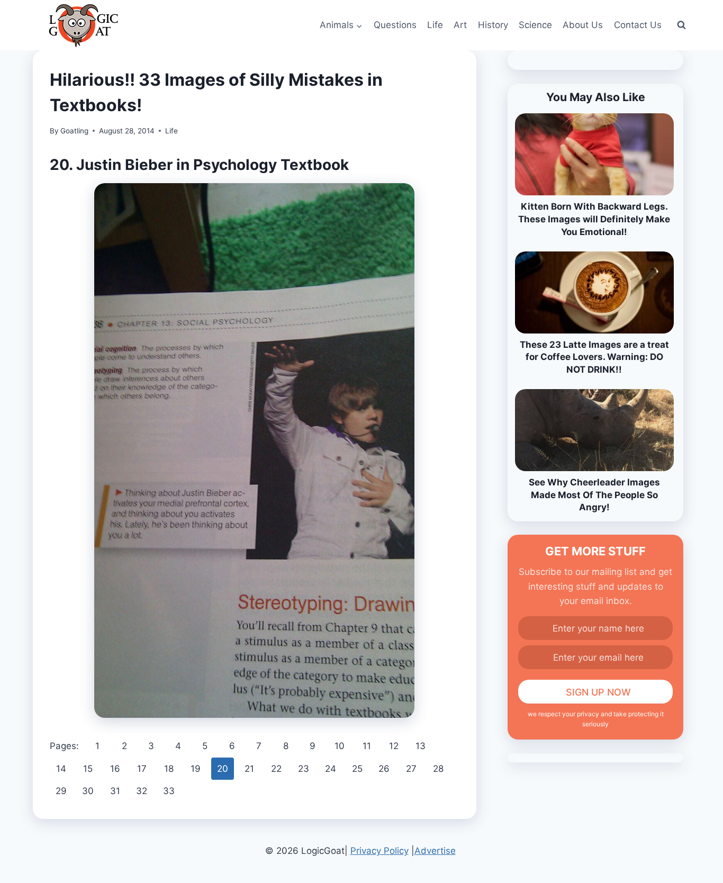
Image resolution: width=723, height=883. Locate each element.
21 (249, 768)
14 (61, 768)
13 (420, 746)
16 (115, 768)
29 (61, 791)
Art (460, 25)
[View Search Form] (681, 25)
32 (141, 791)
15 (88, 768)
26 (384, 768)
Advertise (435, 850)
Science (535, 25)
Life (435, 25)
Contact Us (638, 25)
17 (142, 768)
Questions (395, 25)
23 (303, 768)
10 (340, 746)
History (493, 25)
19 (196, 768)
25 (357, 768)
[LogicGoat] (83, 25)
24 (330, 768)
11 (367, 746)
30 (88, 791)
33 (169, 791)
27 (411, 768)
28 (438, 768)
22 (276, 768)
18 (169, 768)
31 (115, 791)
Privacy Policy (379, 850)
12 (394, 746)
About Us (583, 25)
